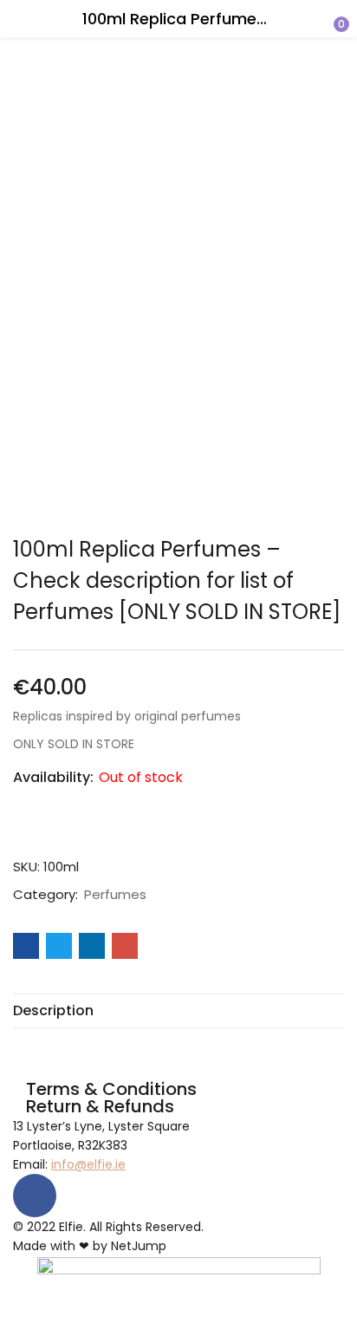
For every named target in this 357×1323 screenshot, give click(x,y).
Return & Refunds (100, 1106)
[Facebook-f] (34, 1195)
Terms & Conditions (111, 1089)
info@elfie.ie (88, 1164)
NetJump (138, 1246)
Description (53, 1010)
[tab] (178, 1011)
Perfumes (115, 894)
